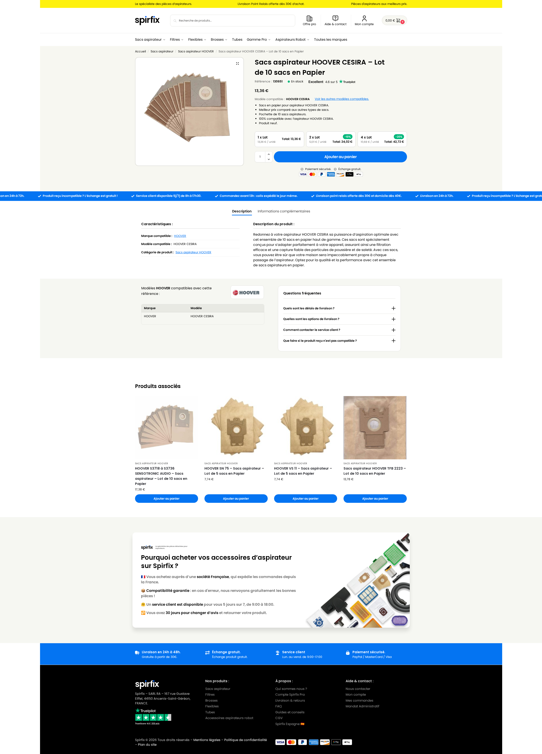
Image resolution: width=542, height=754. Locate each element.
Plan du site (147, 744)
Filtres (209, 694)
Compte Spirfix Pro (290, 694)
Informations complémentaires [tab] (284, 211)
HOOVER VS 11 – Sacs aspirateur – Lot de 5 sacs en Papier (303, 471)
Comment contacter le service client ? (311, 330)
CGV (279, 718)
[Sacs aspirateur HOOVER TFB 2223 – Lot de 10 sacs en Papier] (375, 427)
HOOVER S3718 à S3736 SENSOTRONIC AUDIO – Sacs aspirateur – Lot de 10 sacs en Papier (161, 476)
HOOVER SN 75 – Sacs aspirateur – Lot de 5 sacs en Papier (234, 471)
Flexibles (212, 706)
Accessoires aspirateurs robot (229, 718)
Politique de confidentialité (245, 740)
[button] (394, 20)
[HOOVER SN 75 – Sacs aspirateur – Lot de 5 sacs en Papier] (236, 427)
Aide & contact (335, 24)
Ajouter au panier (340, 156)
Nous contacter (357, 688)
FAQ (278, 706)
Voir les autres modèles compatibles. (342, 99)
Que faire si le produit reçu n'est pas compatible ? (320, 341)
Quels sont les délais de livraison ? (309, 308)
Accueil (140, 51)
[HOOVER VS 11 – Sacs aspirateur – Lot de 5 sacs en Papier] (305, 427)
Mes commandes (359, 700)
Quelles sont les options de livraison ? (311, 319)
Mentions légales (206, 740)
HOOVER (180, 236)
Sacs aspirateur (162, 51)
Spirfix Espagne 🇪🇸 (290, 723)
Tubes (210, 712)
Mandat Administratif (362, 706)
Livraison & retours (290, 700)
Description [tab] (242, 211)
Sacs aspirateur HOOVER (196, 51)
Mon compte (364, 24)
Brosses (211, 700)
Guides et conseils (290, 712)
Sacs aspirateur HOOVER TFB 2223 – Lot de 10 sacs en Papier (375, 471)
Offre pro (309, 24)
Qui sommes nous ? (291, 688)
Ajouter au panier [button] (167, 498)
